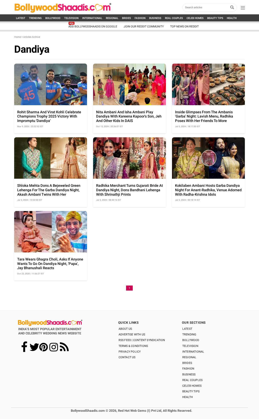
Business (189, 374)
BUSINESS (155, 18)
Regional (189, 357)
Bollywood (190, 340)
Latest (187, 328)
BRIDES (126, 18)
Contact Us (127, 357)
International (193, 351)
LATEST (20, 18)
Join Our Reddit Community (144, 26)
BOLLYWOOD (53, 18)
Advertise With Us (132, 334)
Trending (189, 334)
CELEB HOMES (195, 18)
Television (190, 346)
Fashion (188, 368)
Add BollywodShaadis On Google (92, 26)
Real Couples (192, 380)
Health (187, 397)
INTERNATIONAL (92, 18)
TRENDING (35, 18)
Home (17, 37)
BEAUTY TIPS (215, 18)
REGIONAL (112, 18)
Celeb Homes (192, 385)
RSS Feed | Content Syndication (142, 340)
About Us (125, 328)
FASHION (140, 18)
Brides (187, 362)
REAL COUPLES (174, 18)
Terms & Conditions (133, 346)
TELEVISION (71, 18)
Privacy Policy (130, 351)
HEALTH (232, 18)
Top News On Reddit (184, 26)
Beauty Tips (191, 391)
